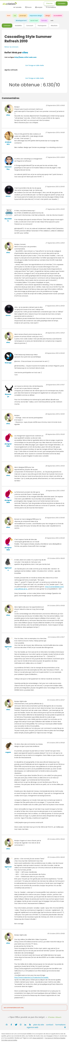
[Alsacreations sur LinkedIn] (25, 1024)
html (8, 15)
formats (44, 20)
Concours (7, 26)
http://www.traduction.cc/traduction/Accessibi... (31, 977)
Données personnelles (9, 1040)
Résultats (54, 26)
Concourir (29, 26)
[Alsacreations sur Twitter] (16, 1024)
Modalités (18, 26)
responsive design (36, 15)
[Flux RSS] (30, 1024)
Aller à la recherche (35, 3)
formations (52, 7)
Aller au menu (7, 3)
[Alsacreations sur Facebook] (11, 1024)
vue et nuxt (34, 20)
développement (21, 20)
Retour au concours (11, 47)
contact (49, 1024)
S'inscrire (49, 3)
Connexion (61, 3)
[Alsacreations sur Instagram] (20, 1024)
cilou (25, 52)
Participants (42, 26)
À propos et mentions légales (55, 1038)
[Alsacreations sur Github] (6, 1024)
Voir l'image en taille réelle (34, 65)
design (47, 15)
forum (29, 7)
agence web (32, 1027)
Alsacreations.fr (38, 1038)
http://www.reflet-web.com (25, 57)
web (51, 20)
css (15, 15)
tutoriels (18, 7)
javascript (23, 15)
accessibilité (58, 15)
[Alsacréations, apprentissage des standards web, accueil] (10, 4)
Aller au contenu (20, 3)
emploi (39, 7)
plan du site (38, 1024)
